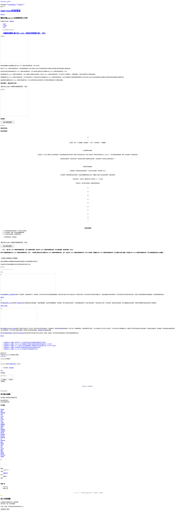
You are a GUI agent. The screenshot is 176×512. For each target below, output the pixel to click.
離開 (8, 509)
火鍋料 (2, 422)
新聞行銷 (3, 440)
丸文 (4, 305)
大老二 (2, 416)
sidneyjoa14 (3, 356)
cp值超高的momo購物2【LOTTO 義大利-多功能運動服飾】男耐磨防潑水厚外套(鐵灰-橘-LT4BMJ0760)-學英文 (29, 345)
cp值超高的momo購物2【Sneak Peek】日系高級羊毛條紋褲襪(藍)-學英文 (20, 349)
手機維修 (3, 431)
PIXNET (77, 492)
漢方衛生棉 (21, 333)
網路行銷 (3, 437)
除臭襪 (4, 294)
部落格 (5, 25)
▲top (2, 370)
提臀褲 (2, 456)
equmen (10, 303)
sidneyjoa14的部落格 (10, 10)
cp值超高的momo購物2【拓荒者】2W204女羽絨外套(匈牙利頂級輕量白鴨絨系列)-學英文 (24, 342)
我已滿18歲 (3, 509)
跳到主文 (3, 14)
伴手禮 (44, 330)
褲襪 (2, 411)
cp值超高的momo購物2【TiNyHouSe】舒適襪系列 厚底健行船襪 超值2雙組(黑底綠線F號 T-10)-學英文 (27, 344)
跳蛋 (2, 427)
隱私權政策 (96, 492)
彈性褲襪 (3, 412)
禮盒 (40, 330)
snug (2, 271)
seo (1, 439)
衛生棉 (4, 333)
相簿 (4, 24)
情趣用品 (3, 424)
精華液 (2, 443)
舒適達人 (10, 333)
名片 (4, 27)
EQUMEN (3, 455)
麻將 (2, 414)
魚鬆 (2, 305)
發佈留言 (3, 381)
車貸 (6, 305)
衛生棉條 (3, 434)
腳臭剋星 (13, 294)
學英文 (2, 336)
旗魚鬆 (60, 328)
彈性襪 (2, 409)
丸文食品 (14, 328)
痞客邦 (11, 363)
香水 (2, 447)
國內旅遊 (11, 367)
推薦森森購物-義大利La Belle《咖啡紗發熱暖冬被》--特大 (24, 33)
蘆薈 (2, 442)
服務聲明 (101, 492)
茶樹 (2, 445)
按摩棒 (2, 426)
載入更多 (3, 372)
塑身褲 (2, 453)
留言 (14, 363)
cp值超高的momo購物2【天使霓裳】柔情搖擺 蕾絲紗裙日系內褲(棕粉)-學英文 (22, 347)
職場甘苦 (12, 21)
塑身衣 (2, 297)
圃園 (2, 450)
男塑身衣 (19, 303)
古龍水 (2, 448)
